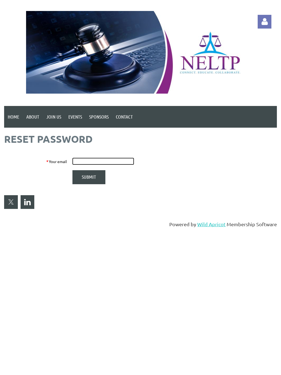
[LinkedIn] (27, 202)
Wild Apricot (211, 224)
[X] (11, 202)
